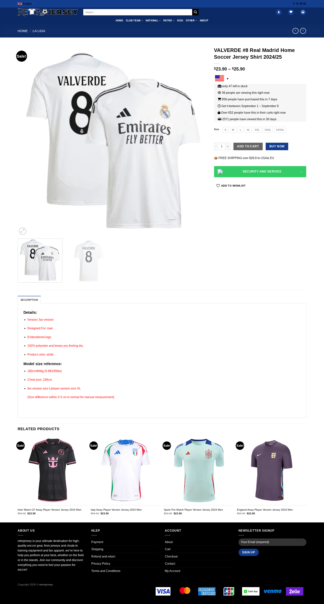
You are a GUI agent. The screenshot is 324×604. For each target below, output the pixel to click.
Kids (180, 20)
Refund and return (103, 556)
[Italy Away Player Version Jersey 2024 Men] (125, 470)
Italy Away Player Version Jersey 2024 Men (116, 509)
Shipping (97, 549)
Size (216, 129)
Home (119, 20)
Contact (170, 563)
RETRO (167, 20)
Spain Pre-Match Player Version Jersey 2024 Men (193, 509)
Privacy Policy (100, 563)
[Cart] (303, 12)
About (204, 20)
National (152, 20)
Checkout (171, 556)
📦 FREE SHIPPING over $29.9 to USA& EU (244, 158)
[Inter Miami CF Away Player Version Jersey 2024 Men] (52, 470)
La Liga (39, 31)
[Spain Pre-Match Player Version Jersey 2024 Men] (198, 470)
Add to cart (248, 146)
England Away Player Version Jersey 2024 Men (265, 509)
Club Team (133, 20)
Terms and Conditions (105, 570)
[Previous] (26, 140)
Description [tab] (29, 300)
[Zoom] (22, 231)
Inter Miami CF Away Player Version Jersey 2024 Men (49, 509)
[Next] (199, 140)
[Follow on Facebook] (294, 3)
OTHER (190, 20)
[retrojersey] (48, 12)
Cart (167, 549)
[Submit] (195, 12)
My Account (172, 570)
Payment (97, 542)
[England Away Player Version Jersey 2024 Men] (271, 470)
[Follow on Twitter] (301, 3)
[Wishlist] (291, 12)
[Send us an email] (304, 3)
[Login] (279, 12)
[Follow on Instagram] (297, 3)
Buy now (277, 146)
